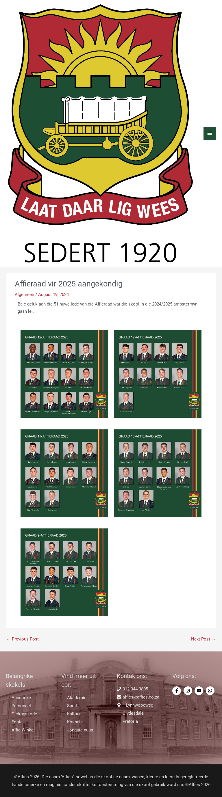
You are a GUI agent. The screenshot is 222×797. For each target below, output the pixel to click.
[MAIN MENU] (210, 133)
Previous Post (22, 639)
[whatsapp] (211, 690)
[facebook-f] (177, 690)
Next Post (203, 639)
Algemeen (24, 294)
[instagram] (189, 690)
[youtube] (200, 690)
